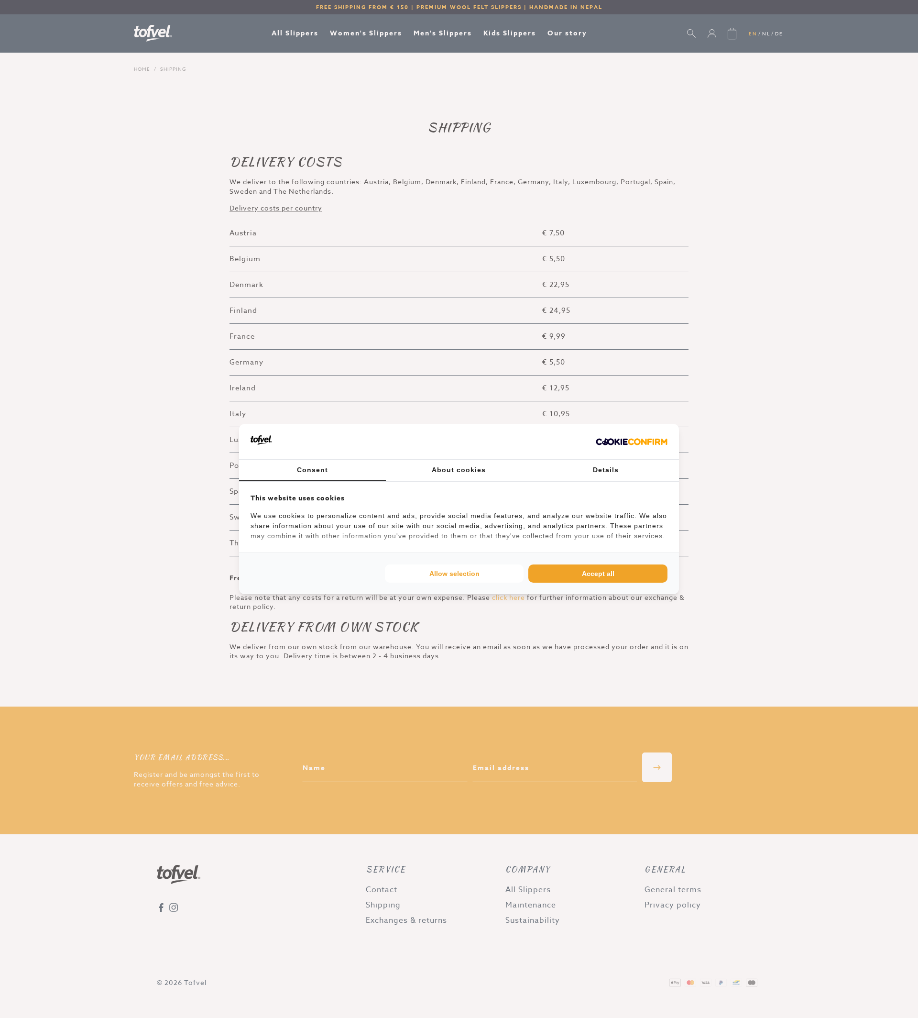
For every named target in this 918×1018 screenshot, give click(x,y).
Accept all (598, 573)
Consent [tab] (312, 470)
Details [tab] (606, 470)
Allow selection (454, 573)
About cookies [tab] (459, 470)
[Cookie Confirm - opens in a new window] (631, 441)
